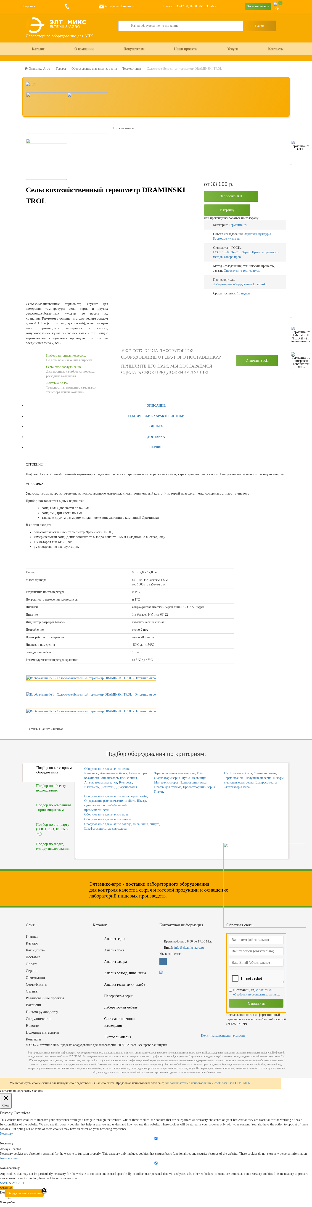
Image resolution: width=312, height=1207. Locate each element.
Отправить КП (257, 360)
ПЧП (227, 773)
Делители (107, 787)
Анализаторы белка (113, 773)
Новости (32, 1025)
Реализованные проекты (45, 998)
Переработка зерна (118, 996)
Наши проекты (185, 49)
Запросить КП (231, 196)
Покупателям (134, 49)
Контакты (275, 49)
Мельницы (198, 778)
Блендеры (125, 782)
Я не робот (8, 1202)
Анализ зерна (114, 939)
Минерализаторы (166, 782)
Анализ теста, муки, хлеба (124, 984)
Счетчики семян (265, 773)
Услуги (232, 49)
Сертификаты (36, 984)
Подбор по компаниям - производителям (53, 807)
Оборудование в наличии (24, 1193)
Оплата (156, 426)
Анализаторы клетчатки (100, 782)
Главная (32, 936)
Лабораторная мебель (120, 1007)
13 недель (243, 293)
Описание (156, 405)
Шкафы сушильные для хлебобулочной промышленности (115, 805)
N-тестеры (91, 773)
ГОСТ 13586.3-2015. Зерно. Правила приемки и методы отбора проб (246, 255)
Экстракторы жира (237, 787)
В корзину (227, 210)
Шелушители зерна (258, 778)
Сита (248, 773)
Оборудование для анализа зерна (107, 768)
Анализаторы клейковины (119, 778)
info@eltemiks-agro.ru (119, 6)
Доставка (156, 437)
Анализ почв (114, 950)
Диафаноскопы (126, 787)
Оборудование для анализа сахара (107, 819)
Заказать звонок (258, 6)
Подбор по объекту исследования (51, 788)
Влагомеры (91, 787)
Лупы (186, 778)
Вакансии (33, 1005)
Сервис (156, 447)
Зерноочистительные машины (174, 773)
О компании (84, 49)
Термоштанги (238, 225)
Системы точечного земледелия (119, 1022)
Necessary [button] (6, 1133)
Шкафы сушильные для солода (105, 828)
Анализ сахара (115, 961)
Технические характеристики (156, 416)
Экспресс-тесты (266, 782)
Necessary (6, 1143)
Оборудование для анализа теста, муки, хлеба (115, 796)
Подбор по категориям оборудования (54, 770)
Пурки (158, 791)
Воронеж (29, 6)
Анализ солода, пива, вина (125, 973)
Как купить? (35, 950)
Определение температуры (242, 270)
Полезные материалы (42, 1032)
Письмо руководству (42, 1012)
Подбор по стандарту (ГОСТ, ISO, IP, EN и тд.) (52, 829)
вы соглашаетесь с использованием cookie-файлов (199, 1083)
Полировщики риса (193, 782)
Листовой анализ (117, 1037)
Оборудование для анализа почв (106, 814)
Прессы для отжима (167, 787)
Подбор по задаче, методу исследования (52, 846)
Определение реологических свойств (109, 800)
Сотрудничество (38, 1019)
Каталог (38, 49)
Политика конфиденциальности (223, 1035)
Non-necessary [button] (9, 1158)
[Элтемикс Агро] (56, 25)
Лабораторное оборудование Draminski (240, 284)
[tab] (156, 405)
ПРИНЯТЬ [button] (242, 1083)
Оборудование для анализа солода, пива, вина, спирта (121, 824)
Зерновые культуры (257, 234)
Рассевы (238, 773)
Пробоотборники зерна (199, 787)
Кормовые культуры (226, 238)
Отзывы (32, 991)
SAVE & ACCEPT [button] (12, 1183)
